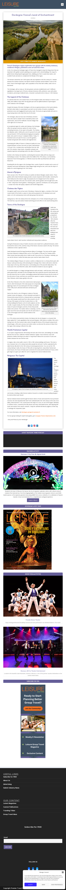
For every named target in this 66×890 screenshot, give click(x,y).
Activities (33, 18)
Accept (30, 884)
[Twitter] (32, 426)
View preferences (57, 884)
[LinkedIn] (37, 426)
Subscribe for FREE (10, 777)
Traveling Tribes (9, 811)
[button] (63, 872)
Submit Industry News (11, 788)
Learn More (33, 500)
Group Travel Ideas (10, 814)
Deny (43, 884)
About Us (6, 780)
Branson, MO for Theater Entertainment (33, 671)
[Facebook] (29, 426)
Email (6, 837)
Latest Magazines (9, 803)
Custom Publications (10, 807)
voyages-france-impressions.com (45, 416)
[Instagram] (34, 426)
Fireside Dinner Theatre (33, 620)
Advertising (7, 784)
